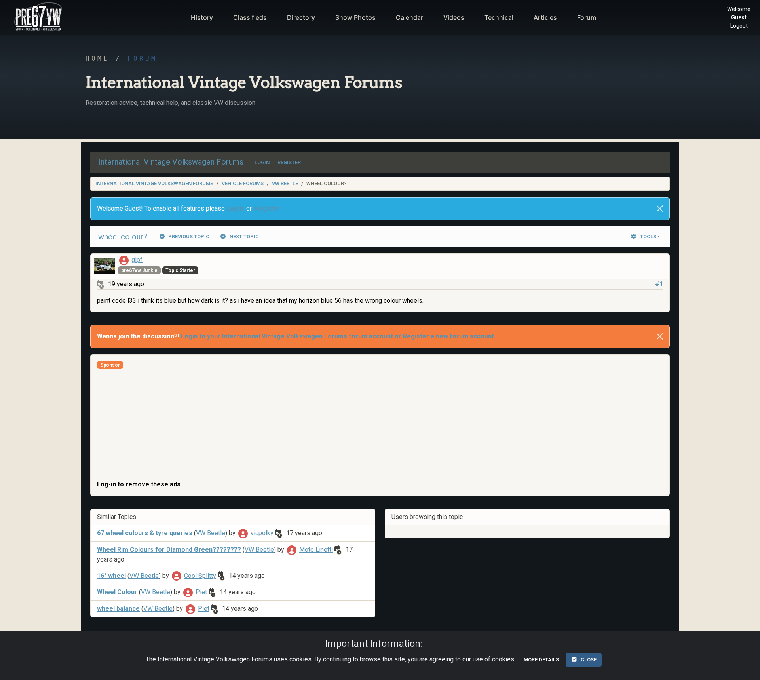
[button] (37, 17)
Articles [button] (545, 17)
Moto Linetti (316, 549)
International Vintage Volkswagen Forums (154, 183)
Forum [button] (586, 17)
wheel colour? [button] (122, 236)
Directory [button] (301, 17)
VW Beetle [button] (210, 533)
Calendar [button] (409, 17)
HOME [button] (97, 58)
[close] (659, 336)
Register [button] (268, 208)
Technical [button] (498, 17)
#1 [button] (659, 284)
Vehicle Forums (243, 183)
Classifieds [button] (250, 17)
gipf (136, 260)
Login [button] (234, 208)
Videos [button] (453, 17)
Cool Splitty (200, 575)
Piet (201, 592)
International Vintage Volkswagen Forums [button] (170, 162)
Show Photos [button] (355, 17)
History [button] (202, 17)
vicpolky (262, 533)
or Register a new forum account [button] (444, 336)
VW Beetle (285, 183)
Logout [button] (739, 26)
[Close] (659, 209)
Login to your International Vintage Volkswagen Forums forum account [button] (287, 336)
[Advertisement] (334, 424)
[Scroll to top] (745, 667)
